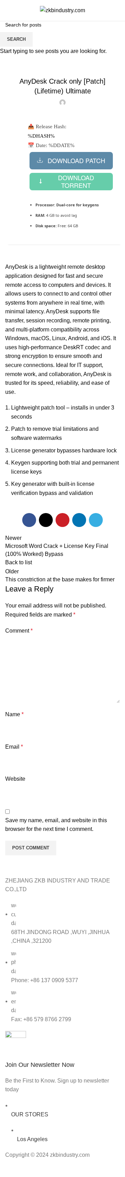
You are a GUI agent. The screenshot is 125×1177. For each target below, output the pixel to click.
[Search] (117, 10)
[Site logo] (62, 10)
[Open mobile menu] (8, 10)
